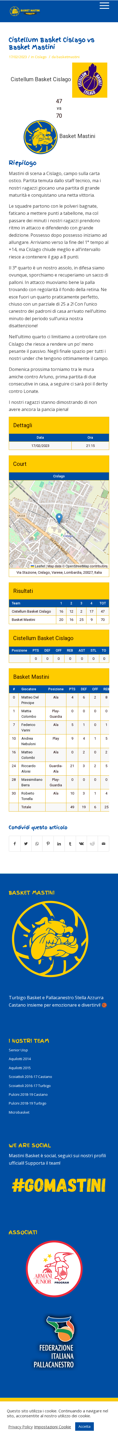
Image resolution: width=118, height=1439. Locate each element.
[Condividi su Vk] (81, 843)
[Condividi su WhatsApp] (37, 843)
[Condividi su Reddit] (92, 843)
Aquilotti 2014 (20, 1058)
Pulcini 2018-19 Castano (28, 1094)
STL (93, 650)
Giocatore (28, 689)
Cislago (41, 56)
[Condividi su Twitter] (26, 843)
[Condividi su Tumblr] (70, 843)
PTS (36, 650)
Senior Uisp (18, 1049)
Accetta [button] (84, 1426)
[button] (59, 518)
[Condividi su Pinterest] (48, 843)
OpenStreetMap (77, 566)
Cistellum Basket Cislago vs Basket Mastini (51, 44)
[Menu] (101, 5)
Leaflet (39, 566)
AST (81, 650)
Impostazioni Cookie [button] (52, 1426)
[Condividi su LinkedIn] (59, 843)
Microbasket (19, 1112)
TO (104, 650)
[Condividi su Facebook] (14, 843)
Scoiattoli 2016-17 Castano (30, 1076)
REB (70, 650)
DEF (47, 650)
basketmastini (68, 56)
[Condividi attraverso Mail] (103, 843)
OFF (58, 650)
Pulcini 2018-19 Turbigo (27, 1103)
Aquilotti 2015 (20, 1067)
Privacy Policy (20, 1426)
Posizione (19, 650)
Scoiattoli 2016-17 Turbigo (30, 1085)
